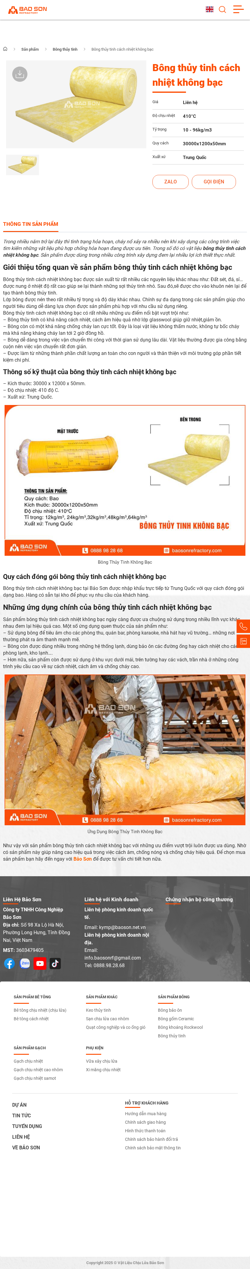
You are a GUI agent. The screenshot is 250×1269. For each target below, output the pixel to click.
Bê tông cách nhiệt (31, 1018)
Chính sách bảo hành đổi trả (151, 1139)
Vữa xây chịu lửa (101, 1061)
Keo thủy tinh (98, 1010)
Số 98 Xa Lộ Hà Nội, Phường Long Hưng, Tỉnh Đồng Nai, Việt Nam (36, 932)
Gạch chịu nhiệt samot (35, 1078)
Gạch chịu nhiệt (28, 1061)
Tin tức (21, 1116)
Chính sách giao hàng (145, 1122)
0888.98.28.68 (109, 965)
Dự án (19, 1105)
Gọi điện (214, 182)
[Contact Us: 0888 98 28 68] (243, 626)
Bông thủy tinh (172, 1035)
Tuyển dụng (27, 1126)
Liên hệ (21, 1137)
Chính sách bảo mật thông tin (153, 1147)
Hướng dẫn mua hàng (145, 1113)
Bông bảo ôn (170, 1010)
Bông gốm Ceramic (176, 1018)
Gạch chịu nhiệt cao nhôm (38, 1069)
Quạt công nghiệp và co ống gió (115, 1027)
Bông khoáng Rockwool (180, 1027)
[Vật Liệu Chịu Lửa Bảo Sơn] (27, 10)
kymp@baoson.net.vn (122, 927)
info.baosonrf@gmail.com (112, 958)
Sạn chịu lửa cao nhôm (107, 1018)
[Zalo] (243, 641)
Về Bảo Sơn (26, 1148)
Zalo (170, 182)
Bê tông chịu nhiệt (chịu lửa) (40, 1010)
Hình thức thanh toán (145, 1130)
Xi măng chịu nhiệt (103, 1069)
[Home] (5, 49)
